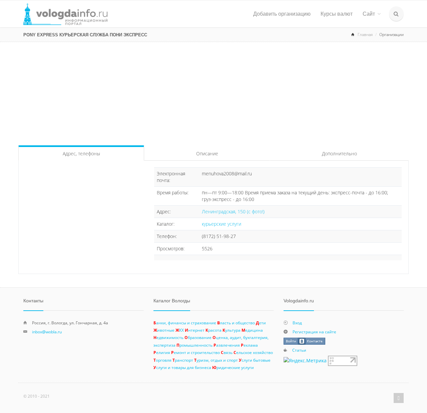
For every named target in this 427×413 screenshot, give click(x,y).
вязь (227, 352)
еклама (249, 345)
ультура (232, 330)
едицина (252, 330)
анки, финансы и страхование (184, 322)
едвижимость (168, 337)
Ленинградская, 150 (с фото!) (233, 211)
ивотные (163, 330)
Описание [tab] (207, 153)
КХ (179, 330)
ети (261, 322)
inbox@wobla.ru (47, 331)
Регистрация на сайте (314, 331)
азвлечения (227, 345)
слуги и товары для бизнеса (182, 367)
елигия (161, 352)
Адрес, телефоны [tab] (81, 153)
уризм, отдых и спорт (216, 360)
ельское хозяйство (253, 352)
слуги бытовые (255, 360)
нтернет (194, 330)
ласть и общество (236, 322)
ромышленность (194, 345)
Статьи (299, 350)
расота (213, 330)
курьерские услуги (221, 224)
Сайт (369, 14)
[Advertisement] (213, 92)
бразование (197, 337)
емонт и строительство (195, 352)
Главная (365, 34)
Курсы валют (337, 14)
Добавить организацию (282, 14)
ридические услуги (233, 367)
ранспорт (182, 360)
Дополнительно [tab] (339, 153)
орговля (162, 360)
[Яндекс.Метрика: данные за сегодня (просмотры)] (305, 360)
